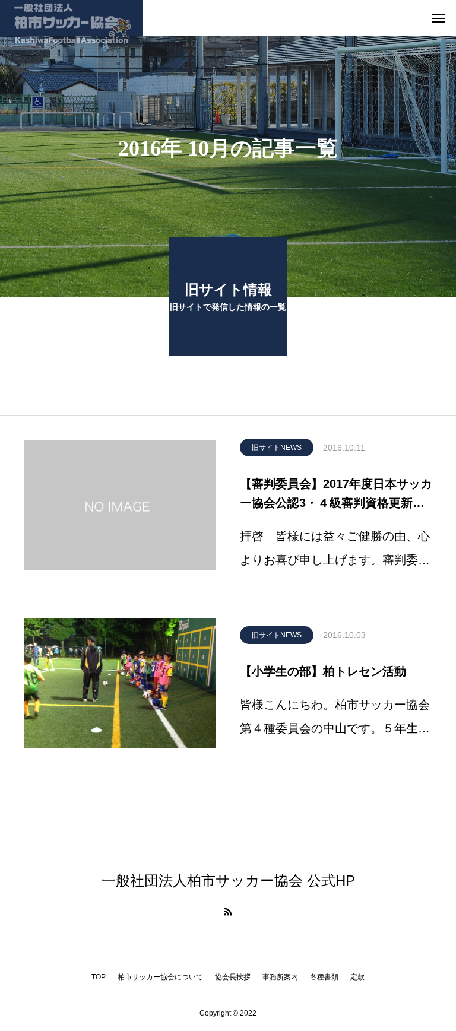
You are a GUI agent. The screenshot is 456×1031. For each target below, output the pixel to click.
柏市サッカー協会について (160, 977)
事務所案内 (280, 977)
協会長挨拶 (233, 977)
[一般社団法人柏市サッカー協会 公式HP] (71, 18)
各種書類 (324, 977)
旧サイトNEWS (277, 447)
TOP (98, 977)
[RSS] (228, 912)
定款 (357, 977)
